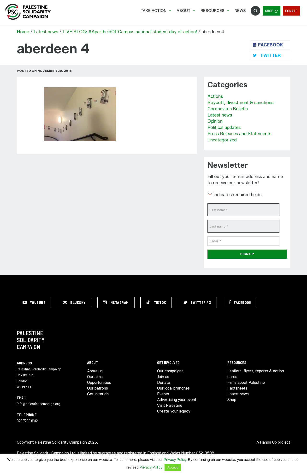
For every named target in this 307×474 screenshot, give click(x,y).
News (240, 10)
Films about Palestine (246, 382)
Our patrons (97, 388)
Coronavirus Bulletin (227, 109)
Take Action (153, 10)
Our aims (95, 376)
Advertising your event (176, 399)
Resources (212, 10)
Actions (215, 96)
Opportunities (99, 382)
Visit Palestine (169, 405)
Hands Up (268, 442)
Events (163, 394)
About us (95, 371)
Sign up (247, 254)
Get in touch (98, 394)
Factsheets (237, 388)
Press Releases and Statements (239, 133)
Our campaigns (170, 371)
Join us (163, 376)
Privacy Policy (175, 459)
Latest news (46, 31)
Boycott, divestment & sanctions (240, 102)
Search (255, 11)
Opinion (215, 121)
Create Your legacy (173, 411)
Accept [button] (172, 467)
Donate (291, 10)
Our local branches (173, 388)
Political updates (224, 127)
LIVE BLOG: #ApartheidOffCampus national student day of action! (130, 31)
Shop (269, 10)
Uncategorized (222, 140)
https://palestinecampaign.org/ (28, 12)
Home (23, 31)
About (183, 10)
